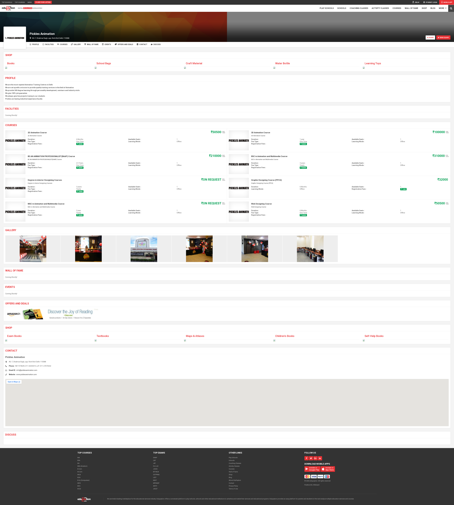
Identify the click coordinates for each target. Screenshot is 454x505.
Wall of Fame (411, 8)
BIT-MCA (156, 472)
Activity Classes (380, 8)
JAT (154, 463)
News (30, 2)
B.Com (79, 469)
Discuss (157, 44)
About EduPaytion (235, 480)
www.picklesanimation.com (26, 374)
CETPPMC (156, 474)
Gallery (77, 44)
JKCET (155, 489)
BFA (78, 460)
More (442, 8)
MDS (79, 483)
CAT (154, 460)
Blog (432, 8)
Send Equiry (444, 37)
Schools (341, 8)
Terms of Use (233, 489)
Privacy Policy (233, 486)
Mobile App (447, 2)
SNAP (155, 457)
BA (78, 463)
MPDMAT (156, 483)
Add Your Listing (44, 2)
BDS (78, 486)
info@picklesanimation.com (26, 370)
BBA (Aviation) (82, 466)
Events (107, 44)
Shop (424, 8)
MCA (79, 474)
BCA (78, 477)
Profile (35, 44)
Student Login (431, 2)
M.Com (79, 472)
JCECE (155, 469)
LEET (154, 477)
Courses (397, 8)
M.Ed (79, 489)
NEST (155, 480)
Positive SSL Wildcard (311, 485)
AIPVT (155, 486)
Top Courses (20, 2)
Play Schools (327, 8)
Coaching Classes (359, 8)
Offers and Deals (125, 44)
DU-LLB (155, 466)
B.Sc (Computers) (83, 480)
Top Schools (7, 2)
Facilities (49, 44)
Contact (143, 44)
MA (78, 457)
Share (431, 37)
